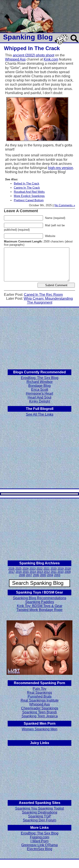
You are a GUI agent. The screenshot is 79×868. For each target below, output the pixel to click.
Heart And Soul (39, 397)
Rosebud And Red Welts (29, 191)
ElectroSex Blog (39, 849)
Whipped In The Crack (32, 48)
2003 (57, 575)
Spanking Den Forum (39, 820)
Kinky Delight (39, 401)
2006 (36, 575)
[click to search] (74, 42)
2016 (19, 572)
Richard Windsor (40, 382)
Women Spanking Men (39, 729)
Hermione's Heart (39, 393)
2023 (32, 568)
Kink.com (51, 59)
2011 (54, 572)
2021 (46, 568)
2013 (40, 572)
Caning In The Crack (27, 187)
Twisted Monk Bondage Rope (39, 610)
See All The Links (39, 414)
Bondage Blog (39, 385)
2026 (11, 568)
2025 (18, 568)
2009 (68, 572)
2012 (47, 572)
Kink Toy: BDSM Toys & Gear (39, 606)
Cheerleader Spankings (39, 708)
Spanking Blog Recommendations (39, 598)
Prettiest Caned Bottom (29, 200)
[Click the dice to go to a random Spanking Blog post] (62, 44)
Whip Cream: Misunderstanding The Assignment (48, 300)
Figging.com (39, 837)
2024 (25, 568)
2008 (22, 575)
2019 (60, 568)
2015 (26, 572)
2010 (60, 572)
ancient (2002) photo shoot (33, 55)
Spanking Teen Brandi (39, 712)
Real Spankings (39, 692)
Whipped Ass (15, 59)
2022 (39, 568)
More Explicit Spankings (29, 196)
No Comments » (64, 205)
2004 (50, 575)
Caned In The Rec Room (43, 294)
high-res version (60, 168)
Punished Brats (40, 696)
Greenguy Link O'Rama (39, 845)
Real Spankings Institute (40, 700)
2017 (12, 572)
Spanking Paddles (39, 602)
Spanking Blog (28, 37)
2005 (43, 575)
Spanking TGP (39, 816)
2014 (33, 572)
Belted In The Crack (26, 183)
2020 (53, 568)
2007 (29, 575)
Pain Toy (39, 688)
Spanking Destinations (39, 812)
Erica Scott (39, 389)
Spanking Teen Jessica (40, 716)
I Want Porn (39, 841)
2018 (68, 568)
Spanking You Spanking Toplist (39, 808)
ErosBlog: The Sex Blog (39, 378)
